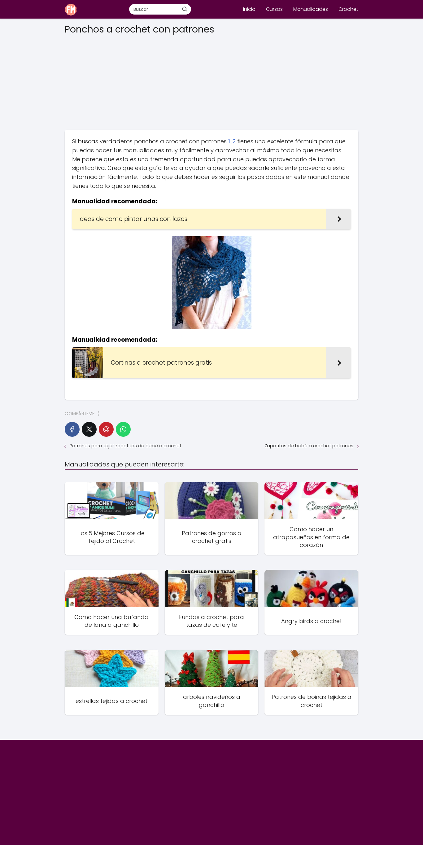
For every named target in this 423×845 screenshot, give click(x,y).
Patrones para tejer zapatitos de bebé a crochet (125, 445)
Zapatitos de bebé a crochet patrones (308, 445)
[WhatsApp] (123, 429)
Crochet (348, 9)
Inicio (249, 9)
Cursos (274, 9)
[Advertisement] (211, 80)
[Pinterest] (106, 429)
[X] (89, 429)
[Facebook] (72, 429)
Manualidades (310, 9)
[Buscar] (184, 9)
